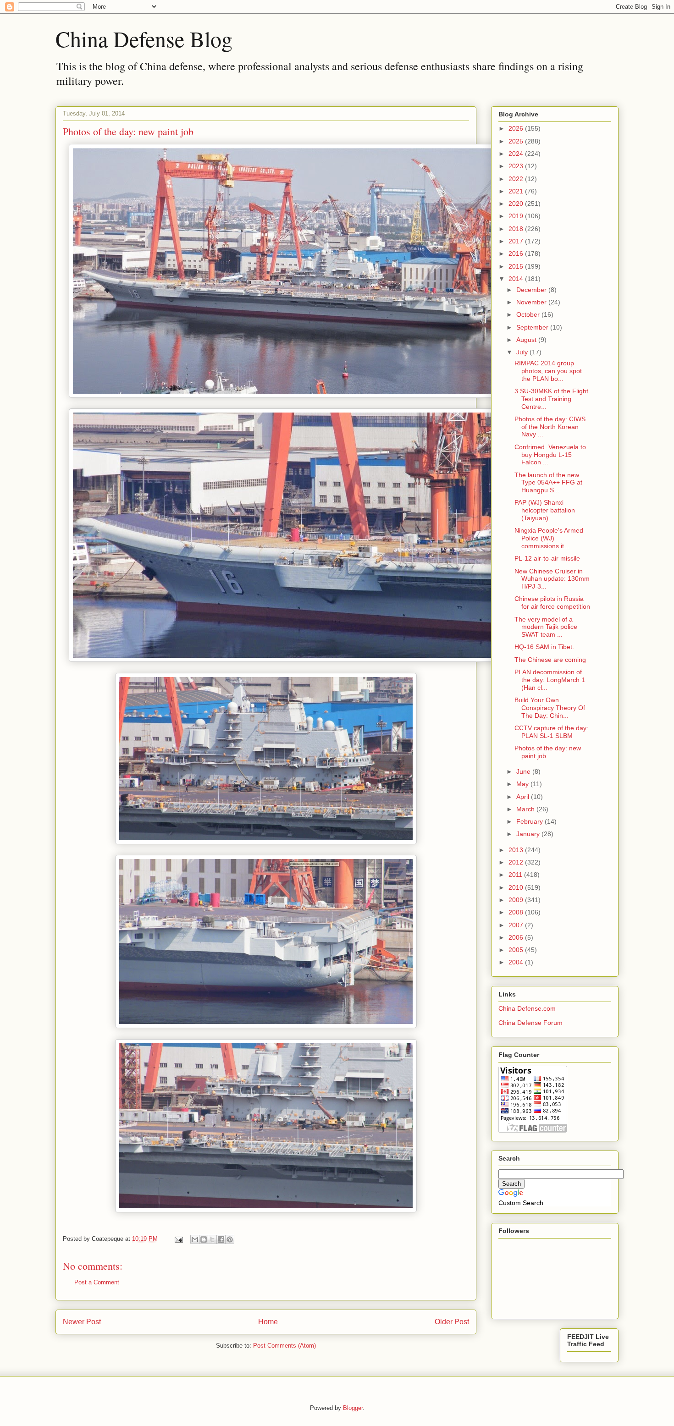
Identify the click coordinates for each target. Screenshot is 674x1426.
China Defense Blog (143, 38)
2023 (516, 166)
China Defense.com (527, 1008)
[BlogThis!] (203, 1239)
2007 (516, 925)
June (524, 771)
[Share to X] (212, 1239)
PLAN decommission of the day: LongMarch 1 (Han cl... (549, 679)
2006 (516, 937)
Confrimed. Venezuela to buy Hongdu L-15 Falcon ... (550, 454)
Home (268, 1322)
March (526, 809)
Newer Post (82, 1322)
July (523, 352)
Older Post (452, 1322)
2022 (516, 178)
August (527, 339)
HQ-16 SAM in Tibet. (544, 646)
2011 (516, 874)
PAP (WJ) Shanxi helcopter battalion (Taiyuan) (544, 510)
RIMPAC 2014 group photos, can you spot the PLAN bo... (548, 370)
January (528, 833)
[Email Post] (178, 1238)
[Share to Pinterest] (229, 1239)
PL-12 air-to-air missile (547, 558)
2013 (516, 849)
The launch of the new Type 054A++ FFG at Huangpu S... (548, 482)
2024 (516, 153)
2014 (516, 278)
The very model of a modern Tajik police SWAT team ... (545, 627)
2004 (516, 962)
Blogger (353, 1407)
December (532, 289)
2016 (516, 253)
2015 (516, 266)
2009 (516, 899)
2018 (516, 228)
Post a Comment (96, 1282)
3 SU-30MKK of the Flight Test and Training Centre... (551, 398)
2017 (516, 241)
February (530, 821)
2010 (516, 887)
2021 (516, 191)
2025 (516, 141)
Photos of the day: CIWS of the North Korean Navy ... (550, 426)
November (532, 302)
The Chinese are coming (550, 659)
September (533, 327)
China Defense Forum (530, 1022)
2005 (516, 949)
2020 (516, 203)
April (523, 796)
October (528, 314)
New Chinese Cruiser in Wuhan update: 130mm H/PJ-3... (552, 578)
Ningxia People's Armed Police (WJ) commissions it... (548, 538)
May (523, 783)
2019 (516, 216)
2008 (516, 912)
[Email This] (194, 1239)
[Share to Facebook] (221, 1239)
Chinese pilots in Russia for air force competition (552, 602)
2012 (516, 862)
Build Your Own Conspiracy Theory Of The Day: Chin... (549, 707)
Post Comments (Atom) (284, 1345)
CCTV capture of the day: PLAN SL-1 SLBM (551, 731)
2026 (516, 128)
